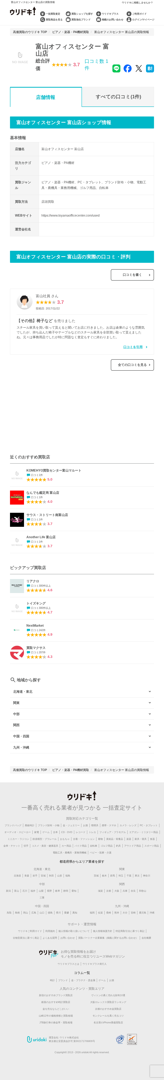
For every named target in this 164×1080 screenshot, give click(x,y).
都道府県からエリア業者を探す (82, 861)
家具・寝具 (141, 839)
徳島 (50, 912)
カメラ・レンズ (128, 825)
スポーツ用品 (151, 845)
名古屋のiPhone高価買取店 (108, 1022)
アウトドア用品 (132, 845)
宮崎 (133, 912)
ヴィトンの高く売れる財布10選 (108, 995)
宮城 (43, 875)
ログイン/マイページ (143, 19)
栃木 (104, 875)
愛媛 (66, 912)
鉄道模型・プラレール (45, 839)
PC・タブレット (149, 825)
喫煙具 (94, 825)
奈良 (133, 890)
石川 (24, 890)
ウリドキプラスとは (68, 964)
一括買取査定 (53, 13)
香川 (58, 912)
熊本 (116, 912)
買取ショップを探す (82, 13)
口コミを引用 (133, 347)
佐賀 (100, 912)
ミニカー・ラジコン (18, 839)
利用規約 (50, 931)
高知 (74, 912)
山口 (42, 912)
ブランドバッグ (13, 825)
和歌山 (142, 890)
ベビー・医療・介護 (100, 852)
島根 (17, 912)
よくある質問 (50, 937)
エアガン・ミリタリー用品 (143, 832)
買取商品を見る (54, 19)
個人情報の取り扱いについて (74, 931)
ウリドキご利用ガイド (30, 931)
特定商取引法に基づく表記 (130, 931)
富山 (16, 890)
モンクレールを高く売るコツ (108, 1015)
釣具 (118, 845)
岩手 (35, 875)
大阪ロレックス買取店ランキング (108, 1002)
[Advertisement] (46, 415)
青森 (26, 875)
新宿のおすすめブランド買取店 (56, 995)
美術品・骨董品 (114, 839)
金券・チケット (11, 845)
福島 (67, 875)
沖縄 (152, 912)
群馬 (112, 875)
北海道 (17, 875)
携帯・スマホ (109, 825)
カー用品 (66, 845)
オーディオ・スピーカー (17, 832)
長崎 (108, 912)
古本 (55, 832)
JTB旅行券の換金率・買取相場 (55, 1022)
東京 (137, 875)
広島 (33, 912)
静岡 (65, 890)
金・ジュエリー (71, 825)
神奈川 (146, 875)
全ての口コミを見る (132, 364)
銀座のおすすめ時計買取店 (55, 1002)
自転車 (93, 845)
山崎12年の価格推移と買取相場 (56, 1015)
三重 (42, 897)
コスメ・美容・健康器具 (45, 845)
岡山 (25, 912)
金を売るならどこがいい (56, 1009)
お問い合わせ (67, 937)
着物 (100, 839)
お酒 (85, 825)
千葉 (129, 875)
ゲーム (46, 832)
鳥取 (9, 912)
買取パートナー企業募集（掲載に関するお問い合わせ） (108, 937)
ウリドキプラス (110, 13)
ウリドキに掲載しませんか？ (137, 2)
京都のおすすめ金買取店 (108, 1009)
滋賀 (100, 890)
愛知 (74, 890)
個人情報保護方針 (102, 931)
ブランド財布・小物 (48, 825)
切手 (26, 845)
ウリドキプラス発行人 (95, 964)
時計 (52, 980)
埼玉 (120, 875)
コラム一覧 (82, 973)
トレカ (92, 832)
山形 (59, 875)
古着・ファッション (84, 839)
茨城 (96, 875)
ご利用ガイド (139, 13)
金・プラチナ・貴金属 (83, 980)
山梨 (41, 890)
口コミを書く (132, 274)
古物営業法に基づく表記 (26, 937)
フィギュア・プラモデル (112, 832)
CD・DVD (66, 832)
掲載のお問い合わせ (112, 19)
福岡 (92, 912)
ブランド (63, 980)
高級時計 (29, 825)
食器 (152, 839)
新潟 (8, 890)
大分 (125, 912)
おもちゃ (65, 839)
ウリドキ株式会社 (69, 1037)
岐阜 (57, 890)
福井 (33, 890)
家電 (36, 832)
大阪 (116, 890)
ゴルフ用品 (107, 845)
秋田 (51, 875)
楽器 (128, 839)
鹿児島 (142, 912)
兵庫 (125, 890)
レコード (80, 832)
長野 (49, 890)
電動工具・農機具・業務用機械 (69, 852)
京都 (108, 890)
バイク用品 (81, 845)
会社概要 (146, 937)
